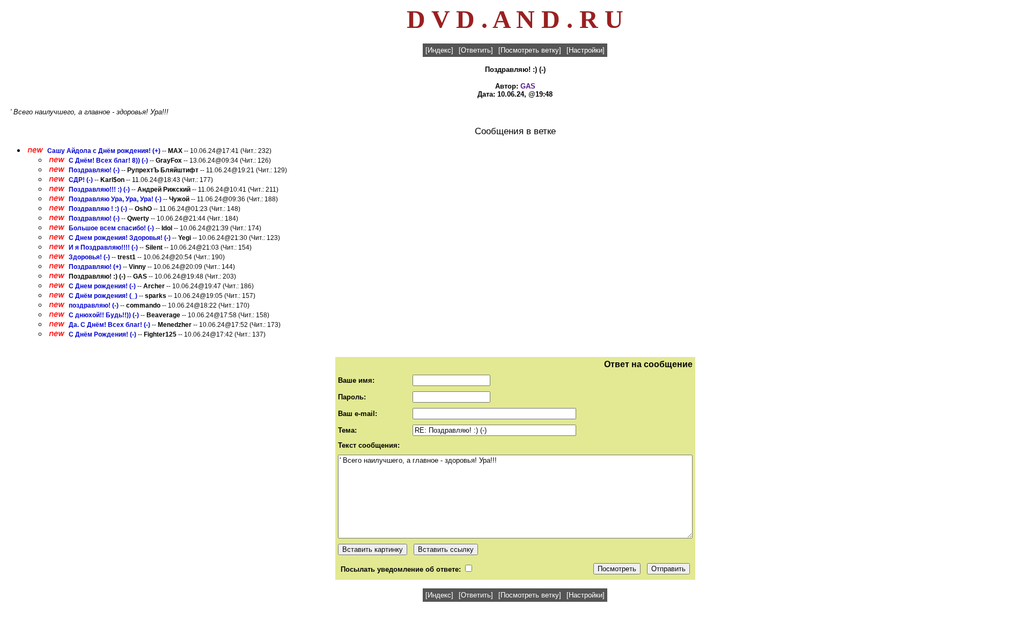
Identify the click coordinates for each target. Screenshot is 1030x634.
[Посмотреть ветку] (529, 50)
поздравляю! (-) (94, 305)
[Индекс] (439, 50)
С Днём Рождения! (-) (102, 334)
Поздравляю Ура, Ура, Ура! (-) (115, 199)
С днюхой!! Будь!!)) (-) (104, 315)
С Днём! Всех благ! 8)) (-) (108, 160)
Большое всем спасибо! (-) (111, 228)
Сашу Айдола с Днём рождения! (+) (103, 151)
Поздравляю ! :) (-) (98, 209)
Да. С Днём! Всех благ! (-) (109, 325)
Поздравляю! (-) (94, 170)
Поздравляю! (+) (95, 267)
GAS (527, 86)
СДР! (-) (81, 180)
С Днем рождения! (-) (102, 286)
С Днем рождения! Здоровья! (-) (120, 238)
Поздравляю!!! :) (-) (99, 189)
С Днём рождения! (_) (103, 296)
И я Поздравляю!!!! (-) (103, 247)
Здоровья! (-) (89, 257)
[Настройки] (585, 50)
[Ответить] (476, 50)
